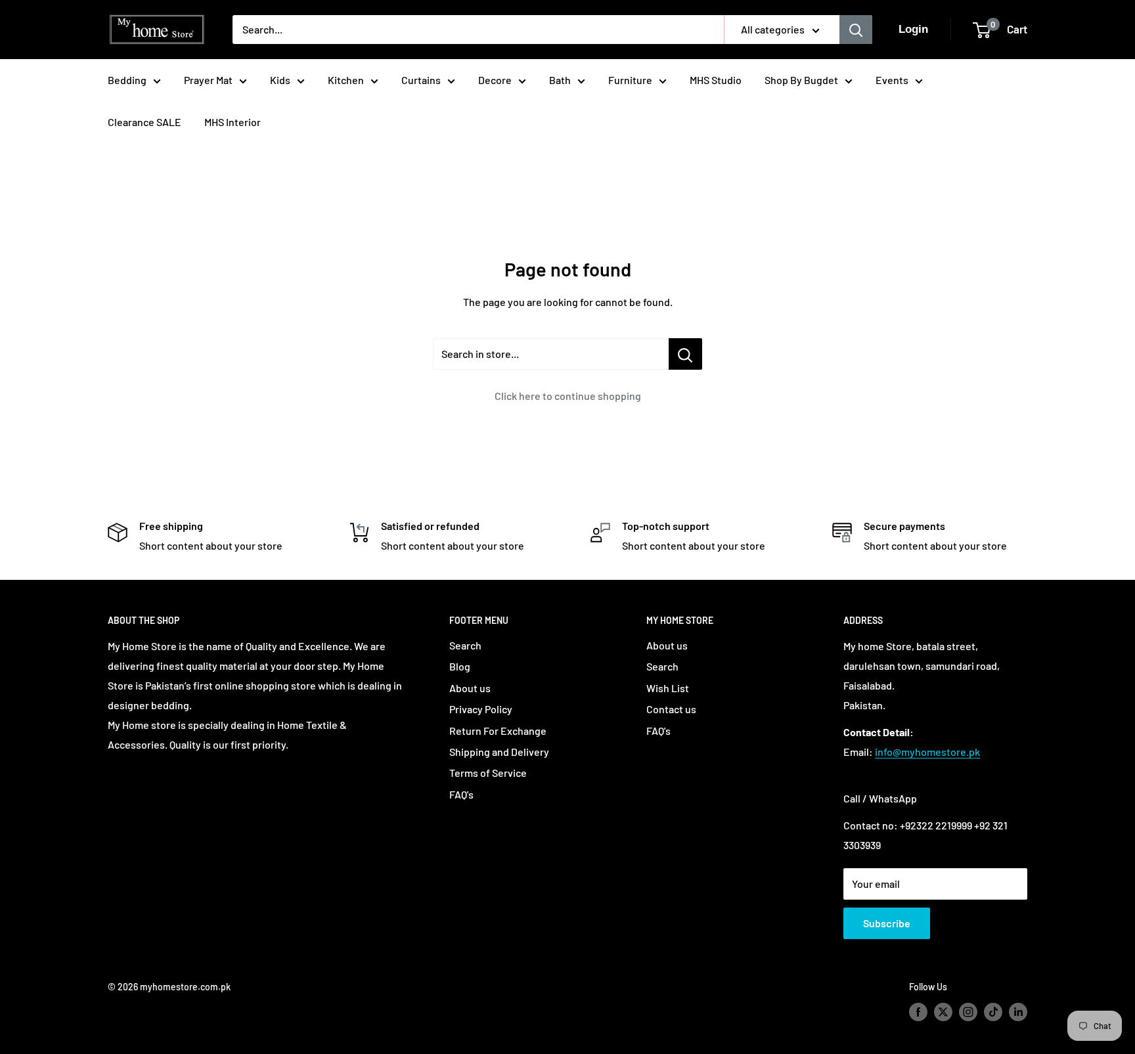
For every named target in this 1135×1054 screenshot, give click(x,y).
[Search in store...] (685, 354)
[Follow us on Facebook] (918, 1012)
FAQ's (461, 794)
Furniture (630, 80)
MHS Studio (716, 80)
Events (892, 80)
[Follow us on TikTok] (993, 1012)
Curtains (421, 80)
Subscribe (886, 923)
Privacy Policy (480, 709)
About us (470, 688)
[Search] (855, 29)
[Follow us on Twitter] (943, 1012)
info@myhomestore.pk (927, 751)
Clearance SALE (144, 122)
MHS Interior (232, 122)
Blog (459, 666)
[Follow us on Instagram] (968, 1012)
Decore (495, 80)
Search (465, 645)
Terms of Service (488, 772)
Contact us (671, 709)
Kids (280, 80)
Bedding (127, 80)
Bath (560, 80)
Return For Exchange (497, 730)
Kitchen (346, 80)
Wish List (667, 688)
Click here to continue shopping (568, 395)
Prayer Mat (208, 80)
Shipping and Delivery (499, 751)
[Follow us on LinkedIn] (1018, 1012)
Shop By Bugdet (801, 80)
